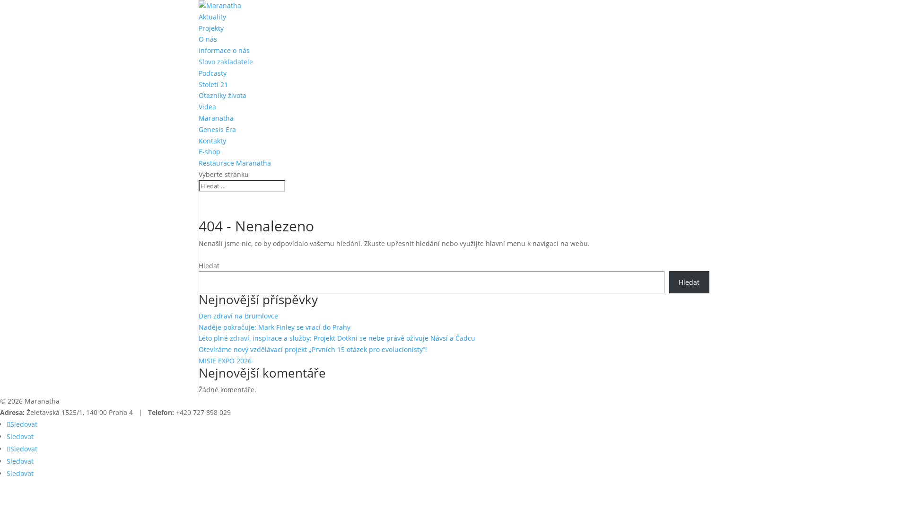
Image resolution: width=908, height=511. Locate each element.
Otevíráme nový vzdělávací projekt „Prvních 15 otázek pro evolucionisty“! (313, 349)
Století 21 (213, 84)
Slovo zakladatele (226, 61)
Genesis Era (217, 129)
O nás (208, 39)
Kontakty (212, 140)
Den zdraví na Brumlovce (238, 315)
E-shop (209, 151)
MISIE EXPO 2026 (225, 360)
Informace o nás (224, 50)
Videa (207, 106)
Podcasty (213, 73)
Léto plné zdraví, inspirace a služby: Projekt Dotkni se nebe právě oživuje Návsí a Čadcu (337, 338)
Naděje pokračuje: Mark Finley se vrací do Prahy (274, 327)
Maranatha (216, 118)
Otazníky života (222, 95)
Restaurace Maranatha (235, 163)
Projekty (211, 28)
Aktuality (212, 16)
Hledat (209, 265)
